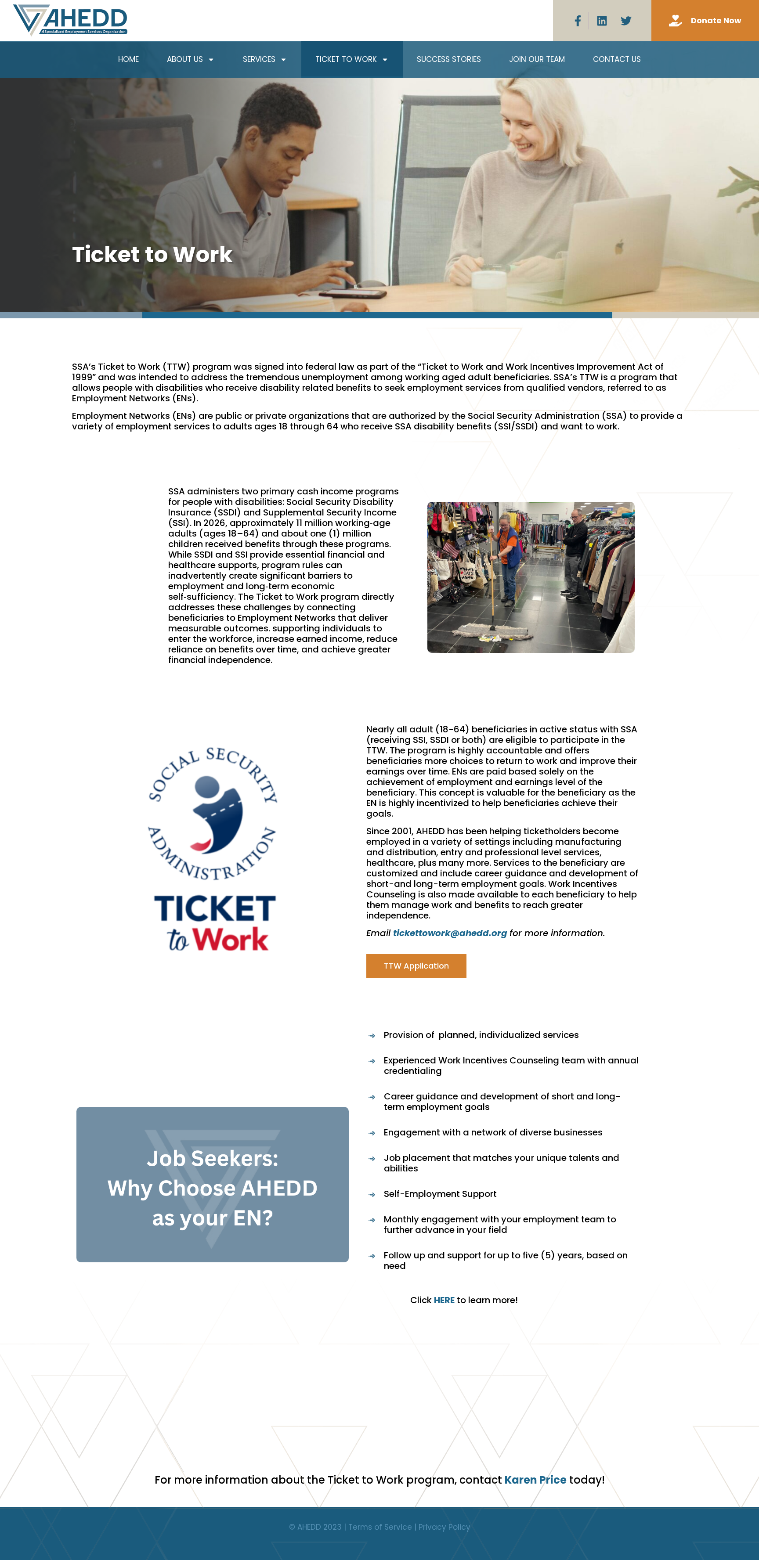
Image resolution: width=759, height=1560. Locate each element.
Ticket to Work (346, 59)
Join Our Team (537, 59)
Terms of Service (380, 1527)
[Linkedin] (602, 21)
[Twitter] (626, 21)
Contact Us (617, 59)
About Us (185, 59)
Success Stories (449, 59)
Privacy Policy (444, 1527)
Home (128, 59)
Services (259, 59)
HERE (444, 1300)
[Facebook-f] (578, 21)
